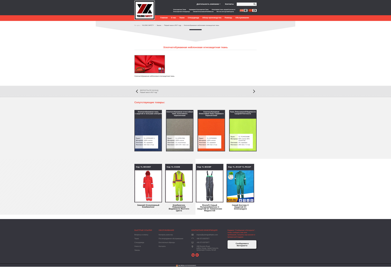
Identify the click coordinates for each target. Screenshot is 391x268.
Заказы (137, 250)
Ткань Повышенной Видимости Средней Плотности (243, 112)
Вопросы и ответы (141, 235)
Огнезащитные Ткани (179, 9)
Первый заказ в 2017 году (148, 92)
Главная (164, 18)
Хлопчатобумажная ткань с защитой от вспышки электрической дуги (148, 112)
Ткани (136, 238)
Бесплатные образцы (167, 242)
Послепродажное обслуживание (171, 238)
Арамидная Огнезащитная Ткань (199, 9)
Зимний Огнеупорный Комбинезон (203, 11)
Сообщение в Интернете (242, 244)
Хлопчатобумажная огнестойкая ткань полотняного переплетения (179, 113)
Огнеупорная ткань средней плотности (223, 9)
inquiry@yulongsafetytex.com (207, 235)
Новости (137, 246)
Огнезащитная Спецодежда (181, 11)
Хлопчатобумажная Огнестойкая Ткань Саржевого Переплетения (211, 113)
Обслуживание (166, 230)
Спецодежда (139, 242)
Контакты (229, 4)
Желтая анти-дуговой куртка (225, 11)
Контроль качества (166, 235)
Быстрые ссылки (143, 230)
